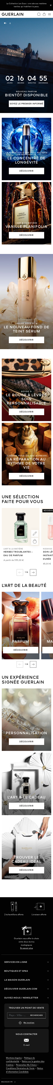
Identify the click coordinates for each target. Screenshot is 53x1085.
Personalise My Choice (26, 1065)
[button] (51, 5)
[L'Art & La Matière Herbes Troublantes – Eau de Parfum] (20, 527)
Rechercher (36, 1015)
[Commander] (34, 541)
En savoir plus (26, 948)
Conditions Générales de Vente (20, 1068)
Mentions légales (14, 1058)
